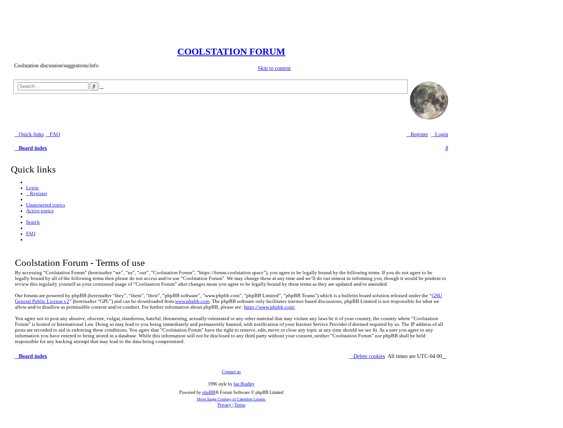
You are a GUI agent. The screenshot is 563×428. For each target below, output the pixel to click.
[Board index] (231, 41)
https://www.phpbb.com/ (269, 307)
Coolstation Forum (231, 51)
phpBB (208, 392)
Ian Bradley (244, 384)
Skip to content (265, 68)
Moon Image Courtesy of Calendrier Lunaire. (231, 399)
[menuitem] (53, 134)
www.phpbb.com (192, 301)
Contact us (231, 371)
